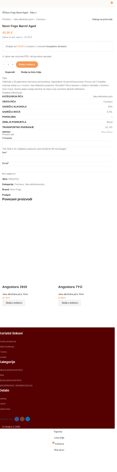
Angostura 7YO (70, 287)
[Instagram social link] (22, 419)
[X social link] (16, 195)
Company (7, 138)
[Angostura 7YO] (85, 240)
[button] (13, 303)
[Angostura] (85, 318)
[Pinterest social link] (20, 195)
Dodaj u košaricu (27, 64)
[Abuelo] (29, 318)
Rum (81, 294)
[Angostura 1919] (29, 240)
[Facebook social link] (13, 195)
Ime (4, 152)
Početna (6, 19)
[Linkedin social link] (24, 195)
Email (5, 163)
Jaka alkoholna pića (23, 19)
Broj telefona (9, 174)
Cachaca (40, 19)
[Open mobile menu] (3, 4)
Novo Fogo (15, 189)
